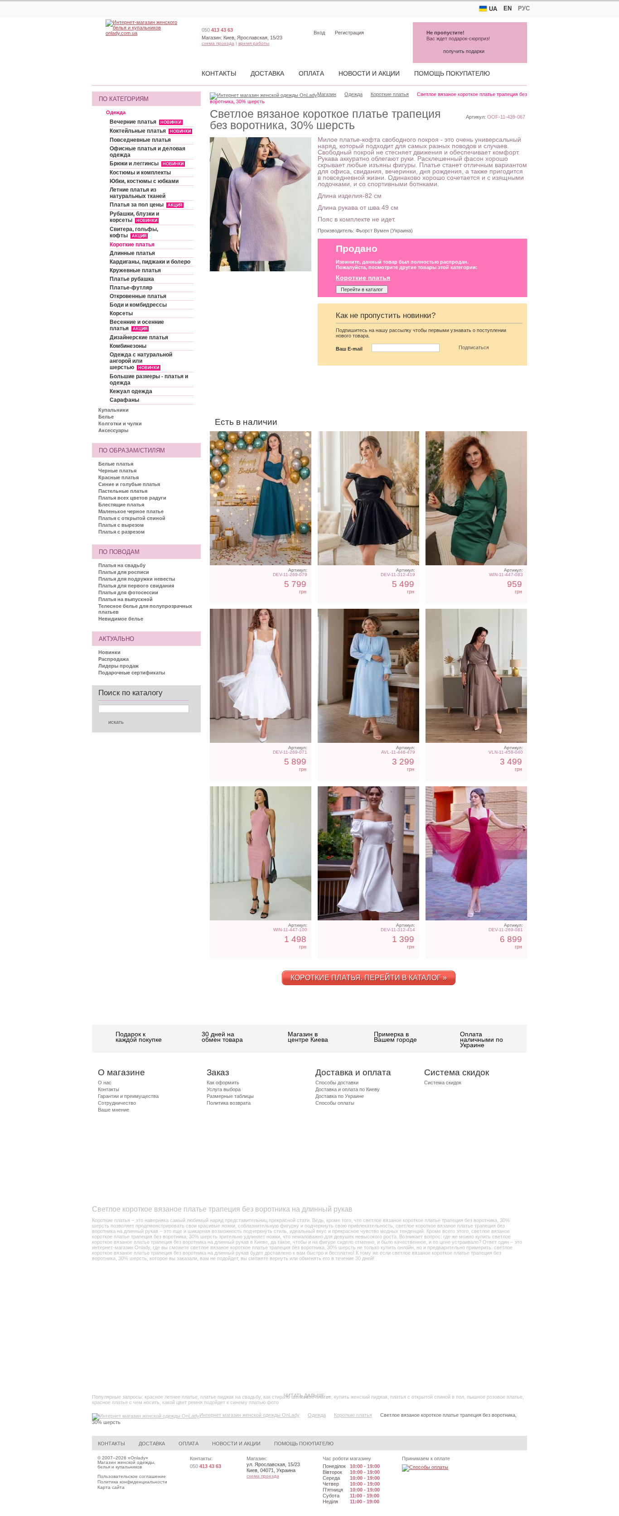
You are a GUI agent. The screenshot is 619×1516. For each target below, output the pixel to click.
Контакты (219, 73)
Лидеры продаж (118, 666)
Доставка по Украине (339, 1096)
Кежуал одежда (131, 391)
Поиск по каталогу (130, 692)
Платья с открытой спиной (131, 518)
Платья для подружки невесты (136, 579)
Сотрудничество (117, 1103)
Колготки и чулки (120, 423)
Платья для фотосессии (128, 592)
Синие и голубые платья (129, 484)
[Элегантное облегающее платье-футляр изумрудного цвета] (476, 498)
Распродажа (113, 659)
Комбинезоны (128, 346)
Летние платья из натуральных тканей (137, 193)
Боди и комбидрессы (138, 305)
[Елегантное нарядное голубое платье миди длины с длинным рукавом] (368, 676)
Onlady (138, 1457)
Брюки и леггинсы (147, 163)
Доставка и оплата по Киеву (347, 1089)
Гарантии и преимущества (128, 1096)
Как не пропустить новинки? (385, 315)
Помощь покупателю (452, 73)
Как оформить (223, 1082)
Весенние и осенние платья (137, 325)
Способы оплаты (334, 1103)
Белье (106, 416)
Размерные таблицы (230, 1096)
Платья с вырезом (121, 525)
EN (507, 8)
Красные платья (118, 477)
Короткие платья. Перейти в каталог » (368, 978)
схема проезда (218, 43)
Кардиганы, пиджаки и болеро (150, 262)
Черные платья (117, 470)
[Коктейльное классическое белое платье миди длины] (368, 853)
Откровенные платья (138, 296)
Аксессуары (113, 430)
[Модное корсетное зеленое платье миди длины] (260, 498)
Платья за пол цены (146, 205)
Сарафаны (124, 400)
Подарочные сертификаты (131, 672)
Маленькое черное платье (131, 511)
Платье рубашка (132, 279)
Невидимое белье (120, 618)
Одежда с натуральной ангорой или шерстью (141, 361)
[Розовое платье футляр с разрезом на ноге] (260, 853)
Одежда (116, 112)
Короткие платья (132, 244)
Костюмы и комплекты (140, 172)
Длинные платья (132, 253)
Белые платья (115, 464)
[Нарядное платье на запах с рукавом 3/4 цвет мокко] (476, 676)
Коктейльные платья (150, 131)
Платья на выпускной (125, 599)
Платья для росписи (123, 572)
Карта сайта (111, 1487)
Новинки (109, 652)
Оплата (311, 73)
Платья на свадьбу (121, 565)
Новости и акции (369, 73)
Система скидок (442, 1082)
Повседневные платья (140, 140)
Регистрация (349, 32)
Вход (319, 32)
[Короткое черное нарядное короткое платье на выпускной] (368, 498)
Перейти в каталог (362, 289)
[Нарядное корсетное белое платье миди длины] (260, 676)
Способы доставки (336, 1082)
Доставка (267, 73)
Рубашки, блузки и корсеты (134, 217)
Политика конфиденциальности (132, 1481)
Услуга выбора (224, 1089)
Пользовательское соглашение (131, 1476)
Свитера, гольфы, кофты (134, 232)
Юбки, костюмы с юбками (144, 181)
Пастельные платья (122, 491)
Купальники (113, 410)
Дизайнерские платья (139, 337)
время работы (253, 43)
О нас (104, 1082)
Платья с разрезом (121, 531)
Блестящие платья (121, 504)
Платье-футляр (131, 287)
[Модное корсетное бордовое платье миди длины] (476, 853)
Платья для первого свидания (136, 585)
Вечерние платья (145, 122)
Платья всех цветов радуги (132, 498)
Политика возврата (229, 1103)
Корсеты (121, 313)
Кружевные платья (135, 270)
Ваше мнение (113, 1109)
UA (493, 8)
